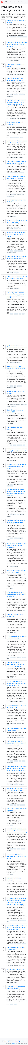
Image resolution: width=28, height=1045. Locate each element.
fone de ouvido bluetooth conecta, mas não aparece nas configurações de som (16, 683)
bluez (23, 194)
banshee (15, 894)
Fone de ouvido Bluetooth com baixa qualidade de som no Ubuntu (16, 234)
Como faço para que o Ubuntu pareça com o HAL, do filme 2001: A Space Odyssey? (16, 102)
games (15, 982)
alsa (20, 313)
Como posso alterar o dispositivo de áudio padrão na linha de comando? (17, 44)
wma (23, 965)
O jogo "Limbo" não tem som (15, 969)
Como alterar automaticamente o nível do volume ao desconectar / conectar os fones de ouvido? (17, 768)
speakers (14, 387)
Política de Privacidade (19, 1041)
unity (11, 460)
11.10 (11, 445)
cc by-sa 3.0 (14, 1043)
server (11, 737)
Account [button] (23, 2)
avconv (22, 737)
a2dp (23, 723)
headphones (9, 252)
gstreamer (23, 848)
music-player (16, 272)
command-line (13, 36)
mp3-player (13, 406)
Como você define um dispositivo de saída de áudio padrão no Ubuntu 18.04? (15, 664)
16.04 (11, 194)
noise (20, 228)
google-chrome (10, 485)
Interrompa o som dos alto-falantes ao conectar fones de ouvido (16, 368)
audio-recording (24, 36)
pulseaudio (16, 60)
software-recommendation (15, 404)
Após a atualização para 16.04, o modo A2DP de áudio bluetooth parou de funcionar (16, 927)
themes (15, 1004)
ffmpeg (18, 848)
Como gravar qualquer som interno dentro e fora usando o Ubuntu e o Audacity (16, 743)
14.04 (11, 484)
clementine (9, 850)
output (15, 74)
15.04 (18, 484)
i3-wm (23, 313)
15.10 (8, 658)
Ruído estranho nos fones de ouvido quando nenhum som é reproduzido (16, 594)
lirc (24, 445)
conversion (16, 965)
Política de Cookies (7, 1041)
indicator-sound (10, 96)
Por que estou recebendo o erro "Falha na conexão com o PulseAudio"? (16, 545)
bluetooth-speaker (10, 196)
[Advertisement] (14, 331)
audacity (23, 760)
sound (18, 36)
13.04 (14, 514)
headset (14, 252)
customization (23, 118)
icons (18, 804)
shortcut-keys (16, 288)
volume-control (22, 94)
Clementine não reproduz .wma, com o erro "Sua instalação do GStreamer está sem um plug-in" (17, 831)
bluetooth (19, 194)
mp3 (14, 632)
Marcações (17, 2)
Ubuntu (11, 2)
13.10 (22, 484)
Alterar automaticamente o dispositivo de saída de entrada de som (16, 856)
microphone (16, 172)
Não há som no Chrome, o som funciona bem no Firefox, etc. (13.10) (16, 466)
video (18, 737)
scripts (21, 137)
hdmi (14, 216)
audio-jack (21, 157)
